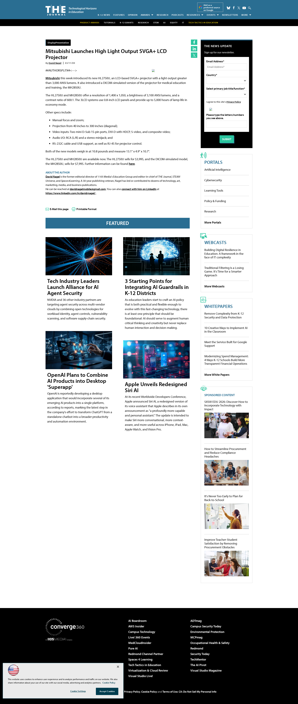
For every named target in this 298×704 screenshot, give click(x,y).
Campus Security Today (205, 626)
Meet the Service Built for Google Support (225, 344)
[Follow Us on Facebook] (233, 7)
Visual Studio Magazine (206, 670)
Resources (193, 14)
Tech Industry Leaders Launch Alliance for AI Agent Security (73, 286)
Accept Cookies (107, 691)
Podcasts (178, 14)
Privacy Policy (233, 101)
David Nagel (55, 63)
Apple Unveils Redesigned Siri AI (156, 387)
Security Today (200, 654)
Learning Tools (213, 190)
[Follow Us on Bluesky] (228, 8)
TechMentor (198, 659)
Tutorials (109, 22)
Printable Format (86, 209)
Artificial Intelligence (217, 170)
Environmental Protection (207, 632)
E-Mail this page (59, 209)
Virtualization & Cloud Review (148, 670)
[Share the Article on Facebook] (194, 42)
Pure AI (133, 648)
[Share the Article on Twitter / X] (194, 55)
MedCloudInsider (139, 643)
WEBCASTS (215, 242)
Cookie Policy (149, 691)
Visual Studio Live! (140, 676)
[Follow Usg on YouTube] (244, 8)
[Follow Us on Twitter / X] (238, 8)
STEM (156, 22)
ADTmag (196, 621)
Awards (145, 14)
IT (183, 22)
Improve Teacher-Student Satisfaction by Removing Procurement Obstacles (220, 543)
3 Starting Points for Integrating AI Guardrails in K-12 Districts (157, 286)
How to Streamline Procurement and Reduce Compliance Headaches (225, 452)
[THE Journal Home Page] (71, 10)
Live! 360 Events (139, 637)
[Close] (118, 667)
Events (211, 14)
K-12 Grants (126, 22)
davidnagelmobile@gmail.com (88, 189)
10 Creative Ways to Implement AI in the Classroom (225, 330)
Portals (213, 162)
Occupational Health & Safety (210, 643)
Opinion (133, 14)
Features (119, 14)
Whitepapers (218, 306)
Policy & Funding (215, 201)
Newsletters (230, 14)
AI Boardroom (137, 621)
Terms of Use (170, 691)
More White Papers (217, 375)
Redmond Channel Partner (145, 654)
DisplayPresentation (58, 42)
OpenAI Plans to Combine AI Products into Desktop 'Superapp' (77, 380)
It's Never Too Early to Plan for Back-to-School (223, 498)
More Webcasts (214, 286)
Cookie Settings (78, 691)
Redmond (196, 648)
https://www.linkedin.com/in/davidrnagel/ (71, 193)
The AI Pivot (198, 665)
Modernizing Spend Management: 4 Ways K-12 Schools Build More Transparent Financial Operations (226, 360)
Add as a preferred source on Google (211, 7)
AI (164, 22)
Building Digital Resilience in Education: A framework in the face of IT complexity (224, 253)
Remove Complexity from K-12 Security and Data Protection (224, 315)
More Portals (212, 222)
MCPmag (196, 637)
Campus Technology (141, 632)
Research (162, 14)
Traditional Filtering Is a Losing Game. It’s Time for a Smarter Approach (224, 271)
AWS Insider (136, 626)
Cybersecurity (213, 180)
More (244, 14)
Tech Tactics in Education (144, 665)
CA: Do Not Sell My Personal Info (197, 691)
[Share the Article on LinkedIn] (194, 49)
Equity (174, 22)
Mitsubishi (53, 78)
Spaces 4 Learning (140, 659)
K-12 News (104, 14)
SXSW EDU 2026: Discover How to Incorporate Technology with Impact (226, 405)
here (132, 164)
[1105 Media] (66, 658)
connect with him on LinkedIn (139, 189)
